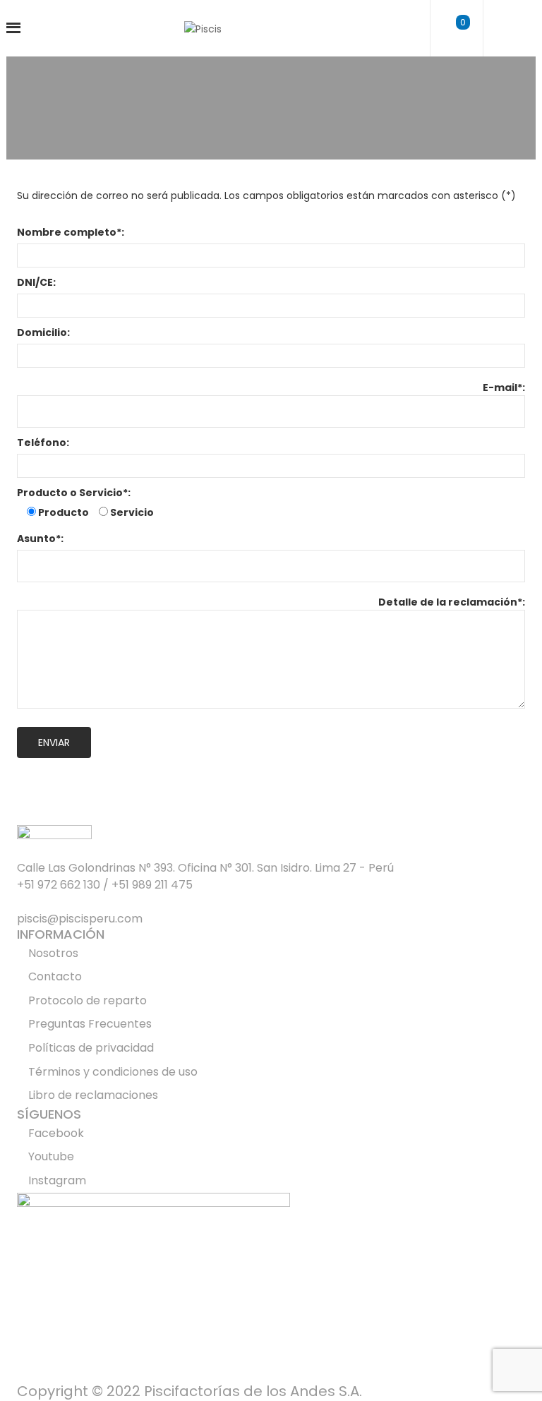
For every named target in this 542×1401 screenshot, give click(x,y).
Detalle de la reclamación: (451, 602)
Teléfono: (43, 442)
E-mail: (504, 387)
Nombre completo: (70, 232)
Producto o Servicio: (74, 493)
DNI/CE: (36, 282)
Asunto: (40, 538)
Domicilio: (43, 332)
